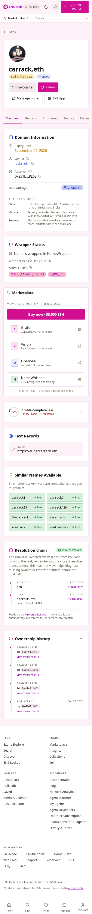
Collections (57, 756)
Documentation (60, 780)
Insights (55, 750)
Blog (52, 786)
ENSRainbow (35, 854)
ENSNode (10, 854)
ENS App (59, 98)
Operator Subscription (65, 816)
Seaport (31, 860)
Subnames (50, 118)
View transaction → (28, 657)
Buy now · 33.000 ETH (46, 314)
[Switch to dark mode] (46, 7)
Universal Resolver (36, 614)
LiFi (71, 860)
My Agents (57, 804)
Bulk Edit (9, 786)
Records (31, 118)
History (69, 118)
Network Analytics (62, 792)
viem (23, 866)
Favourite (25, 87)
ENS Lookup (11, 762)
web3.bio (9, 860)
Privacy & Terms (60, 828)
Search (8, 750)
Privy (6, 866)
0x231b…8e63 (75, 599)
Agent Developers (62, 810)
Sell (52, 762)
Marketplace (58, 744)
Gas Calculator (13, 804)
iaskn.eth (22, 163)
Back (12, 32)
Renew (50, 87)
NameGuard (62, 854)
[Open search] (55, 7)
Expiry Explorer (14, 744)
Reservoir (53, 860)
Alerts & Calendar (16, 798)
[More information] (27, 159)
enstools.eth (75, 888)
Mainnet (34, 7)
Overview (12, 118)
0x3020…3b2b (75, 587)
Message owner (28, 98)
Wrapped (43, 76)
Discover (9, 756)
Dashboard (11, 780)
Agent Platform (60, 798)
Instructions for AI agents (67, 822)
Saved (7, 792)
